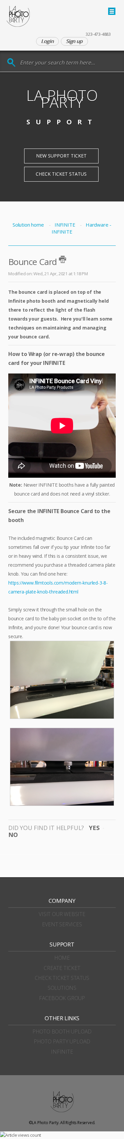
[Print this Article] (62, 259)
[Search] (11, 62)
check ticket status (62, 978)
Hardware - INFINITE (81, 228)
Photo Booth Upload (62, 1031)
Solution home (29, 224)
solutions (62, 988)
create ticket (62, 968)
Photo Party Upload (62, 1041)
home (62, 958)
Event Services (62, 924)
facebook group (62, 998)
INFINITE (65, 224)
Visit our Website (62, 914)
